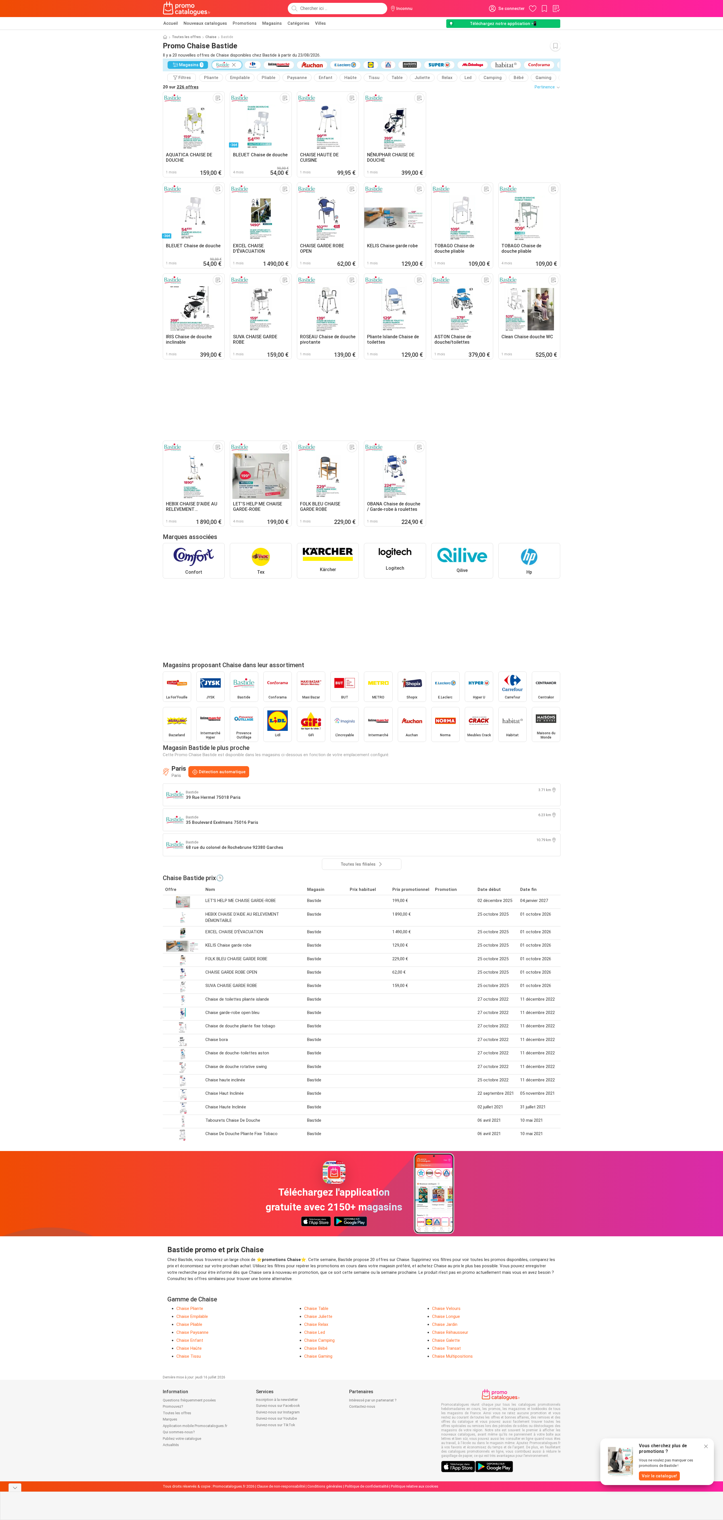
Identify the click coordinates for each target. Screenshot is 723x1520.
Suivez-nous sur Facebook (278, 1405)
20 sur (181, 87)
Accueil (170, 23)
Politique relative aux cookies (414, 1486)
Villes (320, 23)
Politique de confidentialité (366, 1486)
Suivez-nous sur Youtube (276, 1418)
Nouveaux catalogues (205, 23)
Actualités (171, 1445)
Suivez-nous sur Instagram (278, 1412)
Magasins (272, 23)
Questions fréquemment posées (189, 1400)
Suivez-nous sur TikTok (275, 1425)
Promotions (245, 23)
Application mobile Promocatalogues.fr (195, 1426)
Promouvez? (173, 1406)
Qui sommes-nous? (179, 1432)
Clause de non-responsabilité (281, 1486)
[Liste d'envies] (556, 8)
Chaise (210, 37)
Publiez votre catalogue (182, 1438)
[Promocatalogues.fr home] (187, 8)
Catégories (298, 23)
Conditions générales (324, 1486)
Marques (170, 1419)
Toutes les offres (186, 37)
